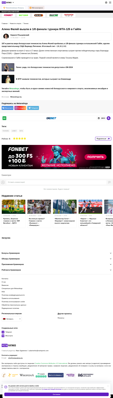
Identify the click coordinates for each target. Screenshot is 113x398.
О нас (4, 282)
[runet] (4, 375)
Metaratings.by (16, 97)
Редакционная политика (10, 308)
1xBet (14, 131)
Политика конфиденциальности (13, 295)
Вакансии (5, 285)
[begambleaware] (56, 375)
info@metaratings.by (15, 358)
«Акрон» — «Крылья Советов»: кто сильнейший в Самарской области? (90, 222)
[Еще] (110, 2)
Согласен (56, 394)
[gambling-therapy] (70, 375)
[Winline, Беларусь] (38, 15)
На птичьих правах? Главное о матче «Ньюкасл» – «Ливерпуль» (37, 222)
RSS (3, 292)
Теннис (6, 131)
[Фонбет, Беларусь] (8, 15)
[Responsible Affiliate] (85, 375)
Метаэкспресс (37, 8)
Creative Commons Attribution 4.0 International (51, 363)
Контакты (5, 278)
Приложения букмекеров (13, 264)
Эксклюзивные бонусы (15, 8)
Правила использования (10, 298)
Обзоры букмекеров (11, 259)
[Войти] (106, 2)
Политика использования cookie (13, 301)
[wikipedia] (26, 375)
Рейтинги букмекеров (11, 270)
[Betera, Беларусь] (23, 15)
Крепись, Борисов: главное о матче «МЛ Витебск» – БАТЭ (11, 221)
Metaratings (14, 88)
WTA (21, 131)
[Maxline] (53, 15)
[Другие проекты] (8, 2)
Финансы (61, 318)
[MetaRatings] (9, 345)
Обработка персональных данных (14, 305)
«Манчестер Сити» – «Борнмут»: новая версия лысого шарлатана (65, 221)
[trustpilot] (41, 375)
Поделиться (101, 139)
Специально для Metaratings (12, 288)
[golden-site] (13, 375)
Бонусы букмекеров (11, 253)
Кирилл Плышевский (19, 35)
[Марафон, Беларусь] (68, 15)
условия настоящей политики (51, 389)
